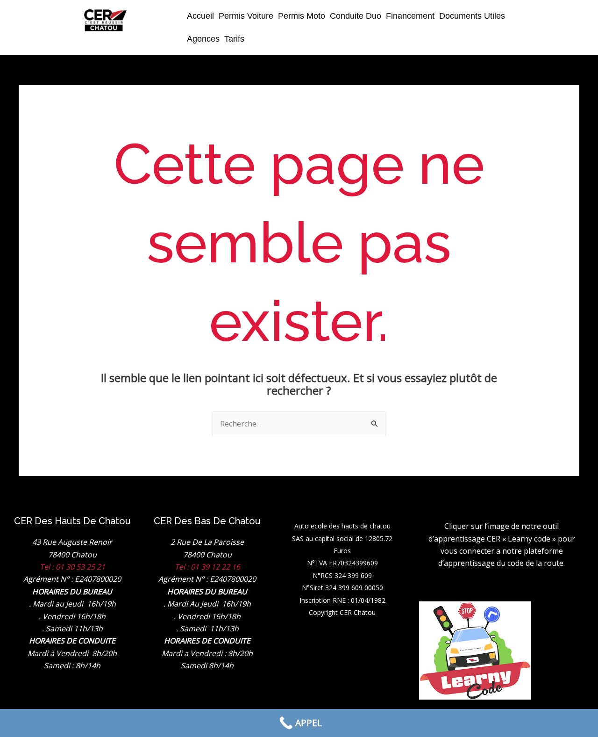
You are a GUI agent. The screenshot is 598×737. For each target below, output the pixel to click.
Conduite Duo (355, 16)
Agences (203, 38)
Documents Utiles (472, 16)
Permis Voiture (246, 16)
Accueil (200, 16)
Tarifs (234, 38)
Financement (410, 16)
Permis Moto (301, 16)
